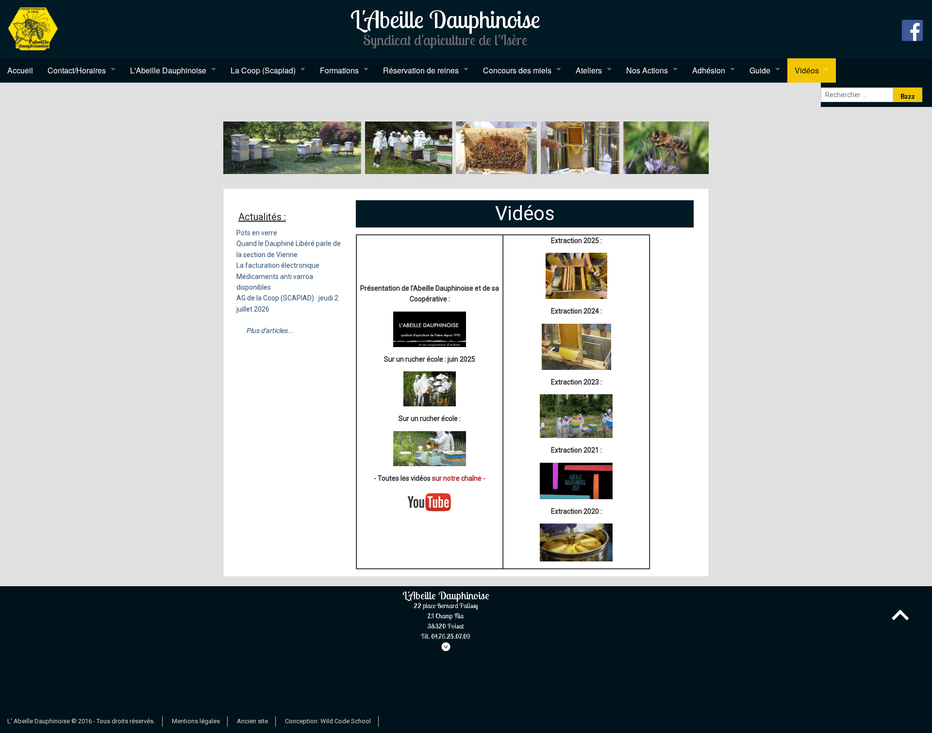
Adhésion (708, 70)
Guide (759, 70)
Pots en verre (256, 233)
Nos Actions (647, 70)
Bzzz (907, 96)
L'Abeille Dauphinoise (168, 70)
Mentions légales (196, 721)
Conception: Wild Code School (328, 721)
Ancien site (252, 721)
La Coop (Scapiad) (263, 70)
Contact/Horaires (77, 70)
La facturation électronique (277, 265)
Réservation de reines (421, 70)
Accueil (20, 70)
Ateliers (589, 70)
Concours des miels (517, 70)
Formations (339, 70)
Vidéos (807, 70)
